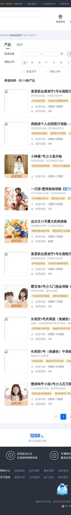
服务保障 (49, 470)
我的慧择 (32, 3)
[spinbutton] (30, 54)
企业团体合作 (49, 3)
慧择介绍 (20, 477)
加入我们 (49, 477)
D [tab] (39, 62)
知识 (20, 44)
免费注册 (18, 3)
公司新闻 (34, 477)
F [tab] (46, 62)
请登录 (9, 3)
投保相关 (20, 470)
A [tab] (25, 62)
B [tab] (32, 62)
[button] (36, 53)
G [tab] (54, 62)
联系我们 (63, 477)
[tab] (7, 44)
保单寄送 (63, 470)
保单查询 (64, 3)
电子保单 (34, 470)
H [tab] (61, 62)
